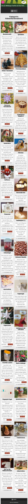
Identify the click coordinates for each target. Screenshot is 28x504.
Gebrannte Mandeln (20, 257)
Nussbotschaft (7, 34)
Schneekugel (7, 253)
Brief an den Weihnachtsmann (7, 469)
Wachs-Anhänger (20, 363)
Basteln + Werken (7, 27)
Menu (15, 11)
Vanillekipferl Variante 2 (20, 115)
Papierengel (21, 294)
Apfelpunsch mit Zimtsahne (20, 328)
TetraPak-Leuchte (7, 362)
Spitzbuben (21, 34)
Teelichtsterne (21, 437)
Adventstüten (21, 471)
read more (7, 53)
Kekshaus (20, 153)
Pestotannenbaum (21, 69)
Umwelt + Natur (7, 138)
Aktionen (6, 464)
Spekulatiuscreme (21, 399)
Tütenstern (7, 214)
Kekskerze (7, 437)
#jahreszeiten (7, 26)
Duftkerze (7, 180)
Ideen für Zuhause (7, 29)
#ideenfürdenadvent (7, 24)
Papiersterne (7, 325)
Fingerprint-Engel (7, 399)
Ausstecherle (7, 289)
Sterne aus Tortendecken (7, 105)
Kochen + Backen (21, 29)
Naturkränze (7, 143)
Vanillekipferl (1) (20, 220)
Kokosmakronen (20, 192)
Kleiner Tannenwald (7, 70)
